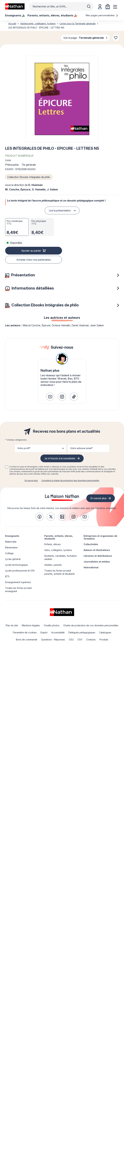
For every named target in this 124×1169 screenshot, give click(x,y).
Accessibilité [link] (58, 632)
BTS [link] (7, 576)
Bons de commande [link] (26, 639)
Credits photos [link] (51, 625)
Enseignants (12, 536)
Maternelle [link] (10, 541)
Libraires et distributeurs (98, 555)
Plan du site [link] (12, 625)
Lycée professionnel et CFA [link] (20, 570)
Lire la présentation (60, 210)
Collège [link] (9, 553)
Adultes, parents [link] (53, 564)
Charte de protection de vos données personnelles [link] (90, 625)
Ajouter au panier (31, 250)
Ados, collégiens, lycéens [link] (58, 550)
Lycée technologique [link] (16, 564)
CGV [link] (80, 639)
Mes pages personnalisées (100, 15)
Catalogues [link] (105, 632)
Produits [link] (103, 639)
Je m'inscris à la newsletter (59, 458)
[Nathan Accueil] (15, 6)
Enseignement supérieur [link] (18, 582)
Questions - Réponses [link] (53, 639)
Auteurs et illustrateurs (97, 550)
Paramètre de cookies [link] (25, 632)
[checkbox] (6, 466)
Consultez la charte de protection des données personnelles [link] (70, 480)
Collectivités (91, 544)
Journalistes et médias (97, 561)
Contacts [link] (91, 639)
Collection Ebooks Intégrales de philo (28, 177)
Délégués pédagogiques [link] (81, 632)
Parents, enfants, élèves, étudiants (58, 537)
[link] (50, 397)
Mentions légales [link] (31, 625)
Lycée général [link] (13, 559)
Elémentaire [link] (11, 547)
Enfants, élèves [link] (52, 544)
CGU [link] (71, 639)
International (91, 567)
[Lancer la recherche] (89, 6)
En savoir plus (31, 480)
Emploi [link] (44, 632)
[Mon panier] (108, 6)
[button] (62, 99)
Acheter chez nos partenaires (33, 259)
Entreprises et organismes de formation (100, 537)
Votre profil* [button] (23, 448)
